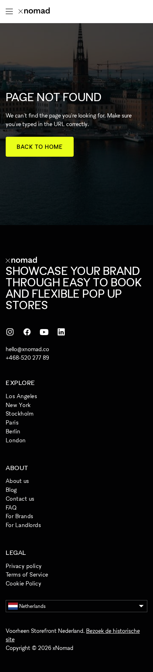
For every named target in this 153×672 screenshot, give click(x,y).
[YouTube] (44, 332)
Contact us (20, 498)
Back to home (40, 146)
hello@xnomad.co (27, 349)
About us (17, 480)
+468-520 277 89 (27, 357)
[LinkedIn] (61, 332)
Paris (12, 422)
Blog (11, 489)
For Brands (19, 516)
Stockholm (19, 413)
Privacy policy (24, 565)
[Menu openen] (9, 11)
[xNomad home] (34, 11)
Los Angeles (21, 396)
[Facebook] (27, 332)
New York (18, 404)
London (16, 440)
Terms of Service (27, 574)
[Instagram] (10, 332)
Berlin (13, 431)
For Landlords (23, 524)
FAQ (11, 507)
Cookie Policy (23, 583)
